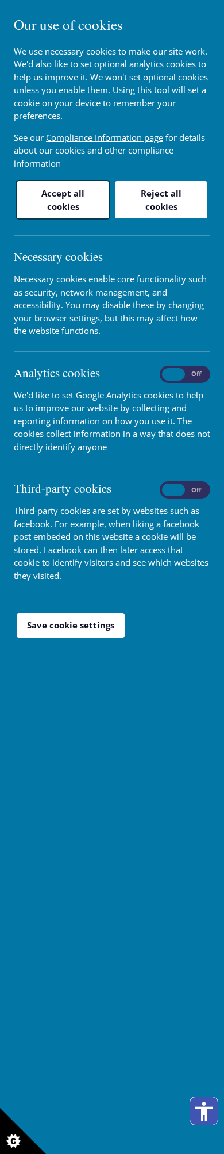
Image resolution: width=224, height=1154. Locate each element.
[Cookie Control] (23, 1131)
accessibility (203, 1111)
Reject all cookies (161, 199)
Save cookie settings (70, 625)
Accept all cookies (62, 199)
